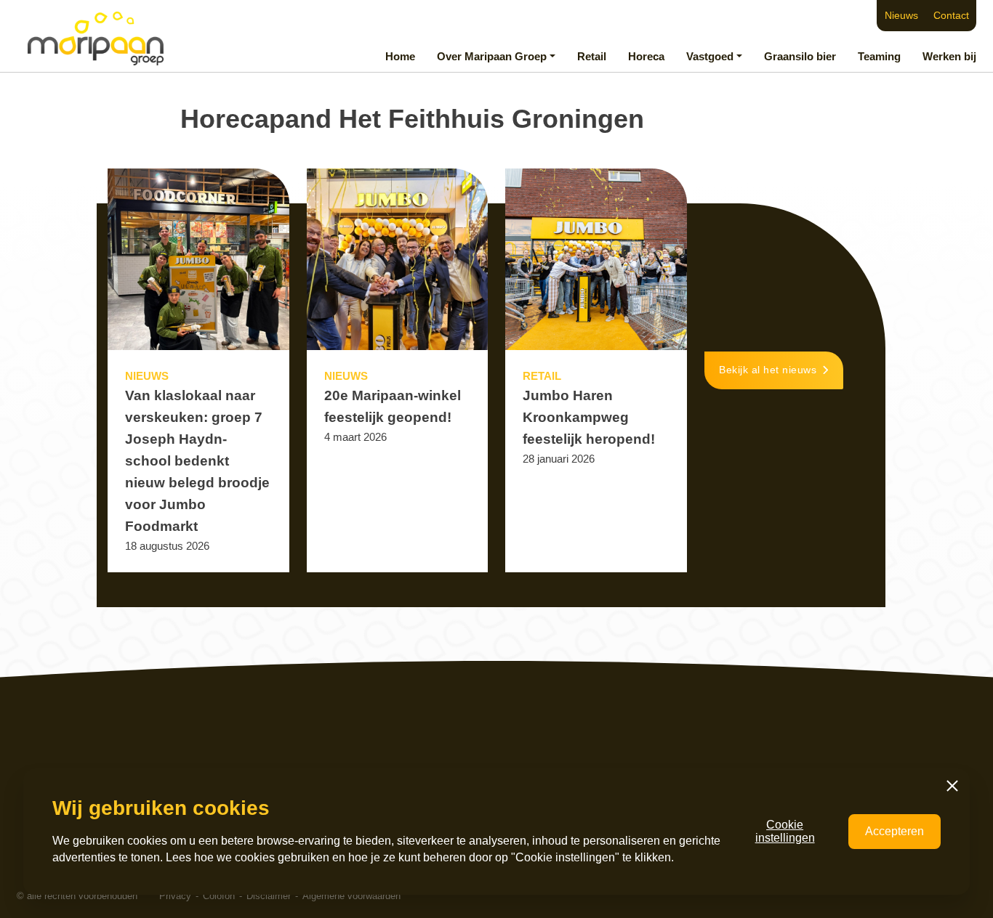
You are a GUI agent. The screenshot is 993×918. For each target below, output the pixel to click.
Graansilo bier (800, 56)
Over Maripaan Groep (492, 56)
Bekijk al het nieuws (767, 370)
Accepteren (894, 831)
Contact (951, 15)
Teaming (879, 56)
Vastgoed (709, 56)
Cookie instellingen (785, 831)
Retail (591, 56)
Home (400, 56)
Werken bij (949, 56)
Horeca (646, 56)
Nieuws (901, 15)
